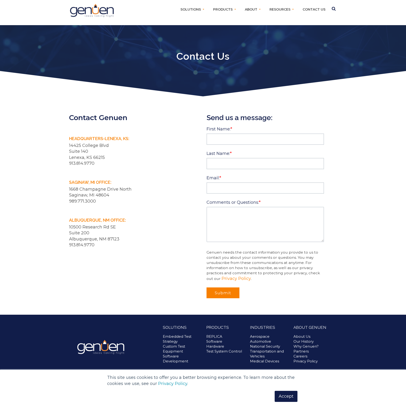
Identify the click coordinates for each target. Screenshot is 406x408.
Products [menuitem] (223, 9)
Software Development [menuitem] (175, 358)
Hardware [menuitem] (215, 346)
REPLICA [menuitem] (214, 336)
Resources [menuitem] (279, 9)
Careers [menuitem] (300, 356)
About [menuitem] (251, 9)
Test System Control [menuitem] (224, 351)
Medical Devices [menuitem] (264, 361)
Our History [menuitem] (303, 341)
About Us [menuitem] (301, 336)
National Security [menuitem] (265, 346)
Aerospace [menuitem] (259, 336)
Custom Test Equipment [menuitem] (174, 348)
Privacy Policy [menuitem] (305, 361)
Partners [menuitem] (301, 351)
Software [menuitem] (214, 341)
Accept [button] (286, 396)
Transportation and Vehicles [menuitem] (267, 353)
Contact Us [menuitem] (314, 9)
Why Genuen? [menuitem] (306, 346)
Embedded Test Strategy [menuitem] (177, 339)
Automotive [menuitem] (260, 341)
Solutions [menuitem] (190, 9)
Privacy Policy (172, 383)
